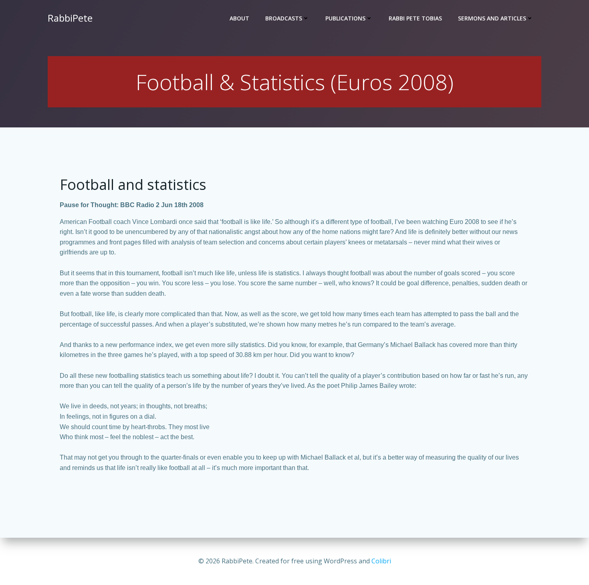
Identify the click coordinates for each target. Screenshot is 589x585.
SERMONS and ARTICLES (492, 18)
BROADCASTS (283, 18)
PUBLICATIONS (345, 18)
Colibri (381, 561)
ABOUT (239, 18)
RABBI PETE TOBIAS (415, 18)
